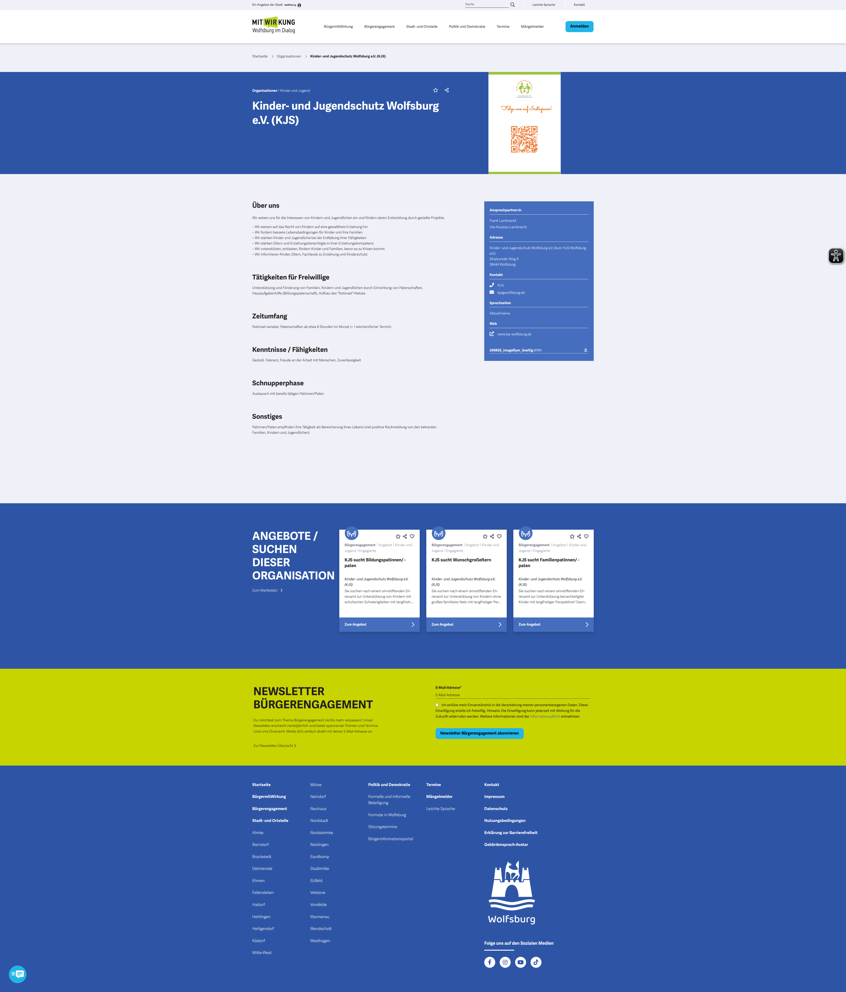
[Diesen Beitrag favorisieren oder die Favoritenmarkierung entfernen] (398, 536)
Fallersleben (263, 892)
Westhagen (320, 941)
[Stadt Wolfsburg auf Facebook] (489, 962)
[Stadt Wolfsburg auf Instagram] (505, 962)
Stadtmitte (319, 868)
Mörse (315, 785)
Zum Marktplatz (264, 590)
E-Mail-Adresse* (449, 687)
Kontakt (491, 785)
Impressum (494, 796)
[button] (446, 90)
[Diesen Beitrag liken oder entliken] (412, 536)
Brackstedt (261, 856)
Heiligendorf (263, 928)
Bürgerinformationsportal (390, 839)
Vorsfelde (318, 904)
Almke (257, 832)
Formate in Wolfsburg (387, 815)
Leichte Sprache (440, 808)
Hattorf (258, 904)
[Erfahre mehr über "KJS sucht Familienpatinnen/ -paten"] (553, 581)
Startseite (261, 785)
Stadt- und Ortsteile (422, 26)
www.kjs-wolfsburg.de (514, 334)
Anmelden (579, 26)
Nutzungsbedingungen (504, 820)
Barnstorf (260, 844)
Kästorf (258, 941)
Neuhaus (318, 808)
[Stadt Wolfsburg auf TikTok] (536, 962)
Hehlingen (261, 917)
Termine (503, 26)
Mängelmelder (532, 26)
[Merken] (435, 90)
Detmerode (262, 868)
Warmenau (319, 917)
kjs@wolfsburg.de (511, 292)
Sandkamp (319, 856)
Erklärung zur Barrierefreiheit (511, 832)
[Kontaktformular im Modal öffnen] (17, 974)
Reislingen (319, 844)
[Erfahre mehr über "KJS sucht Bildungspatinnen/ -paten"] (379, 581)
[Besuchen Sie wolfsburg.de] (293, 5)
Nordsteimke (321, 832)
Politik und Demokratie (467, 26)
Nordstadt (319, 820)
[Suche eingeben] (513, 5)
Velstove (317, 892)
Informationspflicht (545, 716)
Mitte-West (262, 952)
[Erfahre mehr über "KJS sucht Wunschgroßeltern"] (466, 581)
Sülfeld (316, 880)
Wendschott (321, 928)
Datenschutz (496, 808)
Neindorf (318, 796)
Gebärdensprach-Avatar (506, 844)
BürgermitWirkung (338, 26)
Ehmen (258, 880)
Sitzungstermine (382, 827)
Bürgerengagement (379, 26)
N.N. (500, 285)
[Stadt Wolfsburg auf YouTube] (520, 962)
